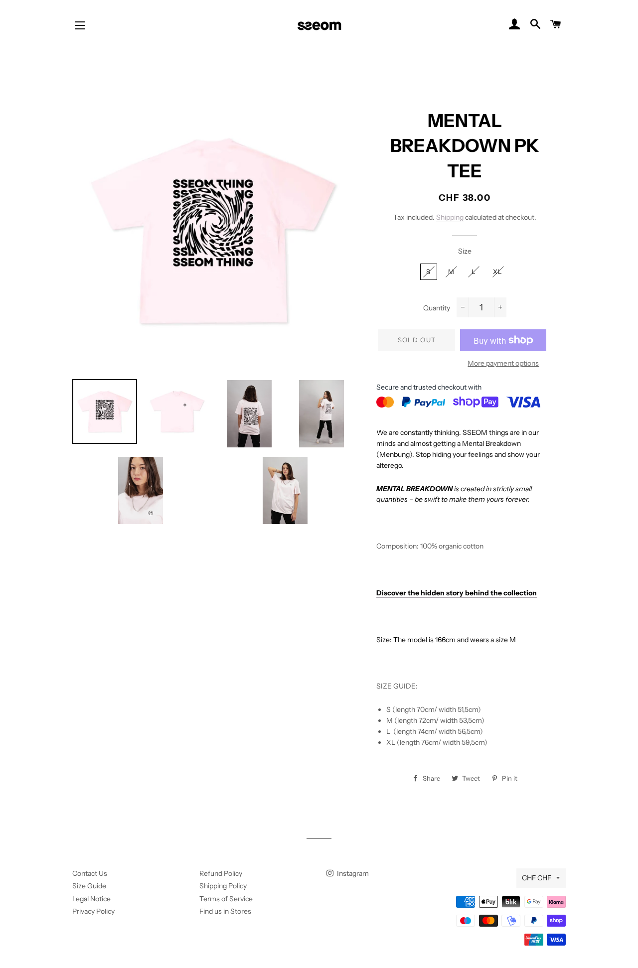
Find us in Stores (225, 911)
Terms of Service (226, 898)
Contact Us (89, 873)
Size (465, 251)
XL (498, 272)
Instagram (352, 873)
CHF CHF (536, 877)
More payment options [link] (503, 363)
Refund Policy (220, 873)
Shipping (450, 217)
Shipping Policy (223, 885)
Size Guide (89, 885)
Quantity (436, 307)
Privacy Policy (93, 911)
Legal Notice (91, 898)
